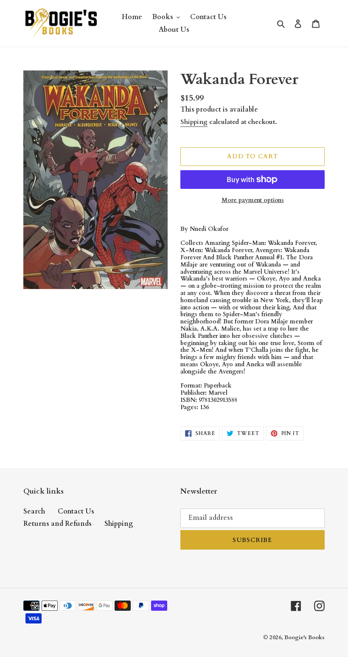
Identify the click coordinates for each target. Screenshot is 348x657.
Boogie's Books (304, 637)
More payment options (253, 200)
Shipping (194, 122)
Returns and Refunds (57, 523)
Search (34, 511)
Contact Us (76, 511)
